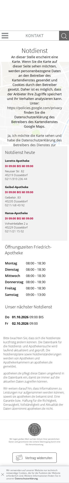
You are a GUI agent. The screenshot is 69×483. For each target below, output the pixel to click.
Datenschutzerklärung (26, 478)
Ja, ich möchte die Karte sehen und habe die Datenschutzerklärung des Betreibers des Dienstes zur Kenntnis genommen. (34, 142)
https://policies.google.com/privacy (34, 108)
